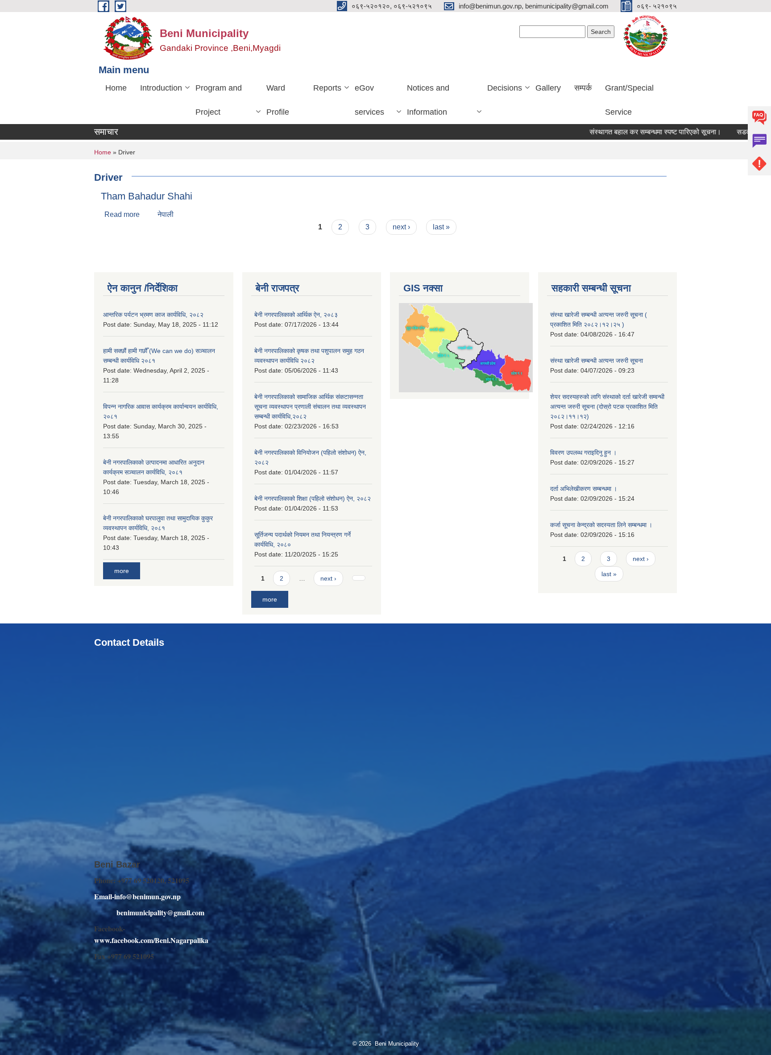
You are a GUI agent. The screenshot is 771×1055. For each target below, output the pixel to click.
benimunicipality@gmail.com (160, 912)
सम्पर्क (583, 87)
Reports (327, 87)
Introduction (161, 87)
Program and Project (218, 99)
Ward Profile (277, 99)
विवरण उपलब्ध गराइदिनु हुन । (583, 452)
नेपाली (166, 214)
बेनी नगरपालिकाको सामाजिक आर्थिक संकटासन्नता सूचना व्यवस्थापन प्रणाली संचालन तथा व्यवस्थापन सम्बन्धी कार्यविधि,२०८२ (310, 406)
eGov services (369, 99)
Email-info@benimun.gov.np (137, 896)
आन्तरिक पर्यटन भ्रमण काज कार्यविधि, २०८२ (153, 314)
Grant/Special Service (629, 99)
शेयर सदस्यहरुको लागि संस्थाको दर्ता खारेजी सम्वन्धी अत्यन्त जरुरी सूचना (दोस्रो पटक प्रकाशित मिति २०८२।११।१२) (607, 406)
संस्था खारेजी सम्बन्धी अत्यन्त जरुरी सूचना (596, 360)
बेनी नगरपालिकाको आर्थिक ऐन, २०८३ (296, 314)
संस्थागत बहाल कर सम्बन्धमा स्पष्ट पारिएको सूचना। (631, 132)
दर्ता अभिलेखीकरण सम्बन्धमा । (583, 488)
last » (441, 227)
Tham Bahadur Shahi (146, 196)
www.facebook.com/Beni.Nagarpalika (151, 940)
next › (401, 227)
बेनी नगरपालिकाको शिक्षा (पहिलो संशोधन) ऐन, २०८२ (312, 498)
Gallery (548, 87)
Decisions (504, 87)
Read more (122, 214)
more (121, 570)
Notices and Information (428, 99)
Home (116, 87)
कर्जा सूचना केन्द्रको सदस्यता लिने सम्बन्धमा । (601, 524)
